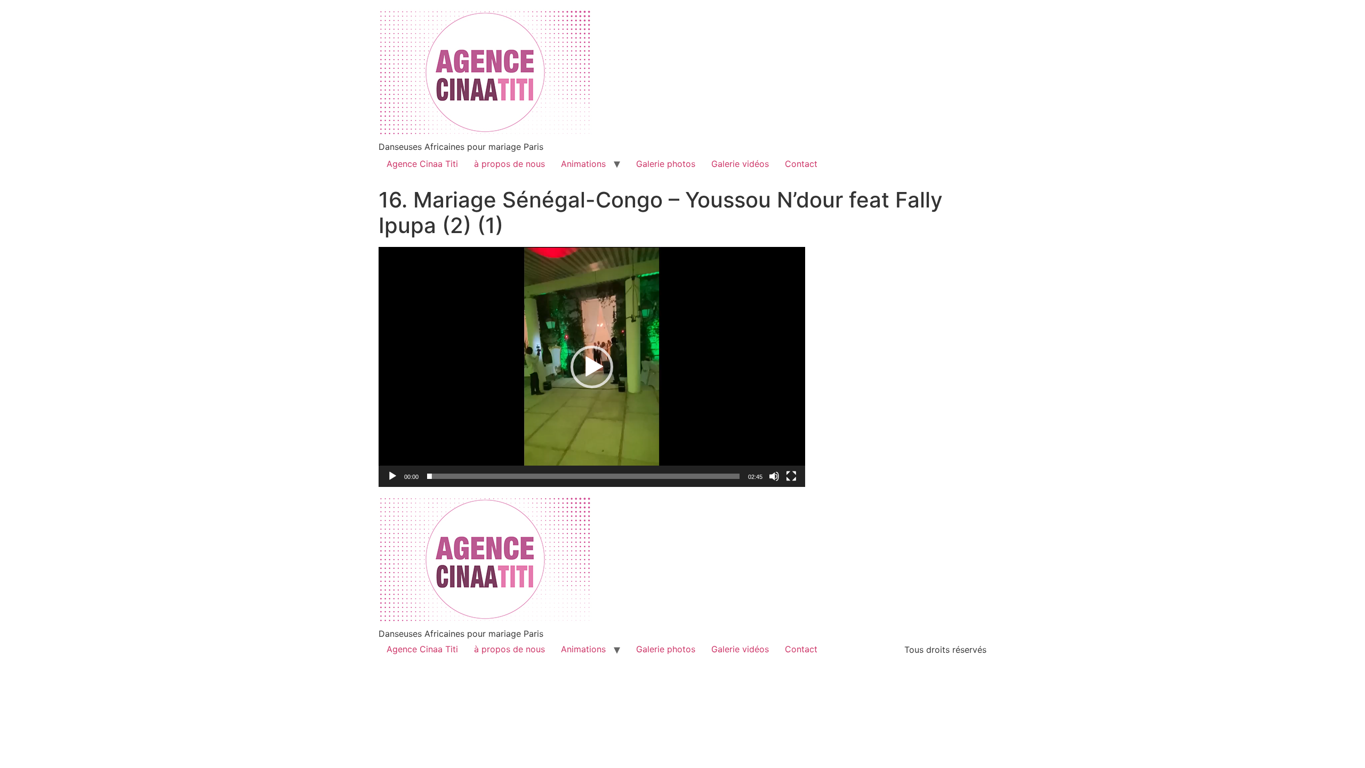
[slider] (583, 476)
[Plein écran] (791, 476)
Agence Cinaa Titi (422, 163)
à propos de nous (509, 163)
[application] (592, 367)
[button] (592, 367)
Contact (801, 163)
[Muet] (774, 476)
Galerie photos (665, 163)
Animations (583, 163)
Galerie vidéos (740, 163)
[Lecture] (392, 476)
